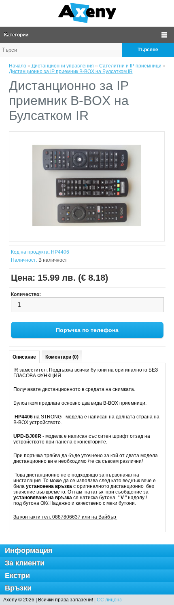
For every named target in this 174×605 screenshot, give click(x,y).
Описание (24, 357)
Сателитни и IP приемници (130, 66)
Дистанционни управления (63, 66)
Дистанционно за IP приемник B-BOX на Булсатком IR (71, 71)
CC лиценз (109, 600)
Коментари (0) (62, 357)
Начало (17, 66)
